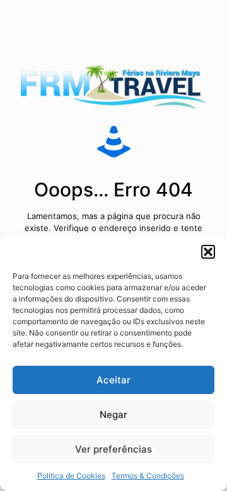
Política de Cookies (71, 475)
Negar (113, 414)
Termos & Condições (148, 475)
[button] (208, 252)
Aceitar (113, 380)
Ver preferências (113, 449)
